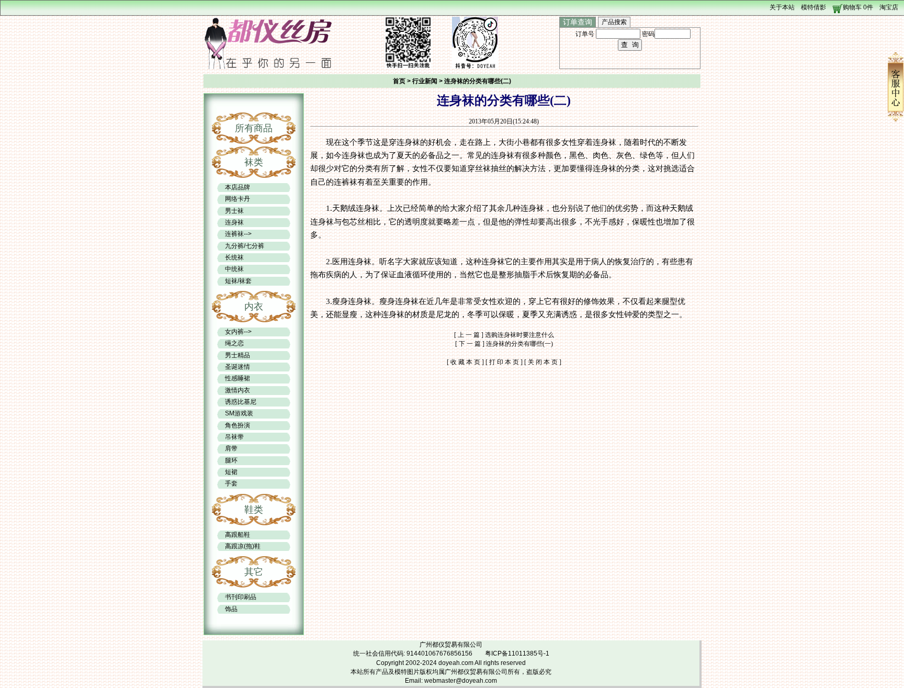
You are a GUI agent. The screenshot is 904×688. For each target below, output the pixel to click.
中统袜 (234, 269)
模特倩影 (813, 7)
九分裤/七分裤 (244, 246)
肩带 (231, 448)
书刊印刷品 (240, 597)
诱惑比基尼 (240, 401)
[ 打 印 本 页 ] (504, 362)
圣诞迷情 (237, 366)
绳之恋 (234, 343)
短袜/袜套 (238, 281)
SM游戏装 (239, 413)
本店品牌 (237, 187)
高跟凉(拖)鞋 (243, 546)
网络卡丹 (237, 198)
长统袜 (234, 257)
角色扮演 (237, 425)
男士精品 (237, 355)
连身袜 (234, 222)
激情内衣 (237, 390)
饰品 (231, 609)
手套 (231, 483)
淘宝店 (888, 7)
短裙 (231, 472)
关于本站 (782, 7)
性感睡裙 (237, 378)
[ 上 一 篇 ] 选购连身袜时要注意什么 (504, 335)
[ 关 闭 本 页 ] (542, 362)
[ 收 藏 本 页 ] (465, 362)
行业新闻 (424, 81)
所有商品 (254, 128)
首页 (399, 81)
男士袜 (234, 211)
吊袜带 (234, 437)
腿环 (231, 460)
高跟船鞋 (237, 534)
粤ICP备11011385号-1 (517, 653)
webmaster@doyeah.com (460, 680)
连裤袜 (234, 234)
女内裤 (234, 331)
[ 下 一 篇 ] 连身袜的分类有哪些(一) (504, 343)
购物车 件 (858, 7)
